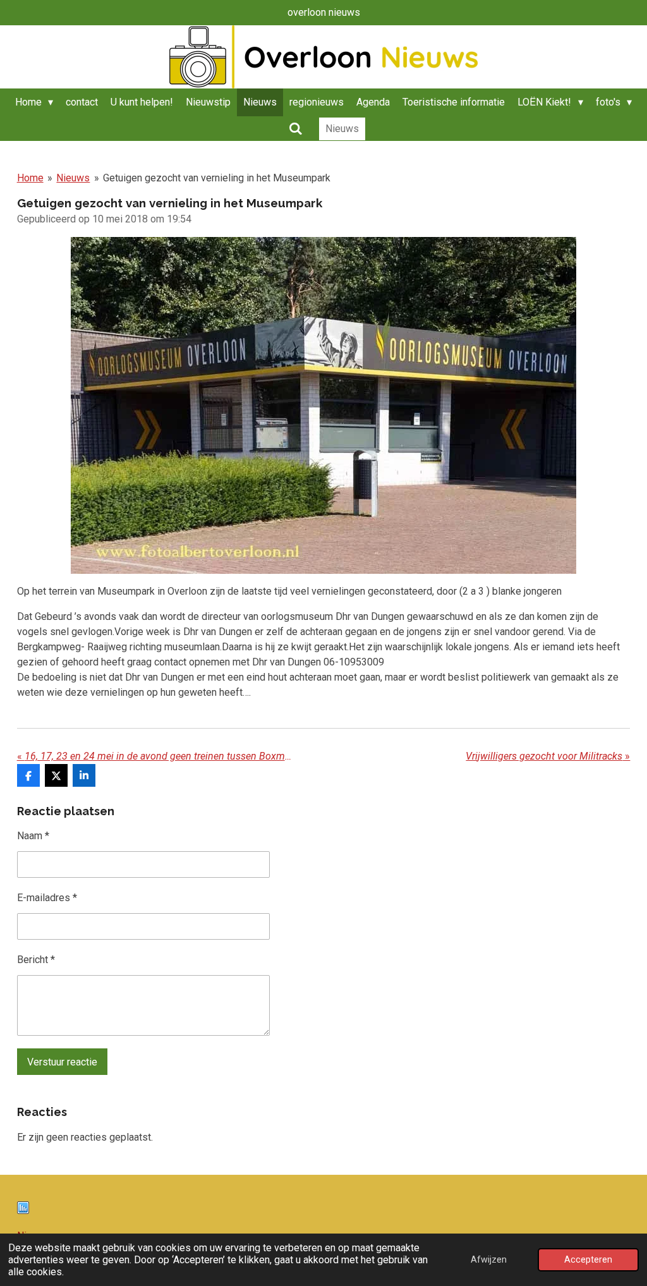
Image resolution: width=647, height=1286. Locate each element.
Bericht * (36, 960)
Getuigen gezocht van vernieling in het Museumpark (216, 178)
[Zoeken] (295, 128)
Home (30, 178)
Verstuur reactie (62, 1062)
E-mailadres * (47, 898)
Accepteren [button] (588, 1259)
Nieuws (73, 178)
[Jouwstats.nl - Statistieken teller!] (23, 1210)
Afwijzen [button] (489, 1259)
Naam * (33, 836)
